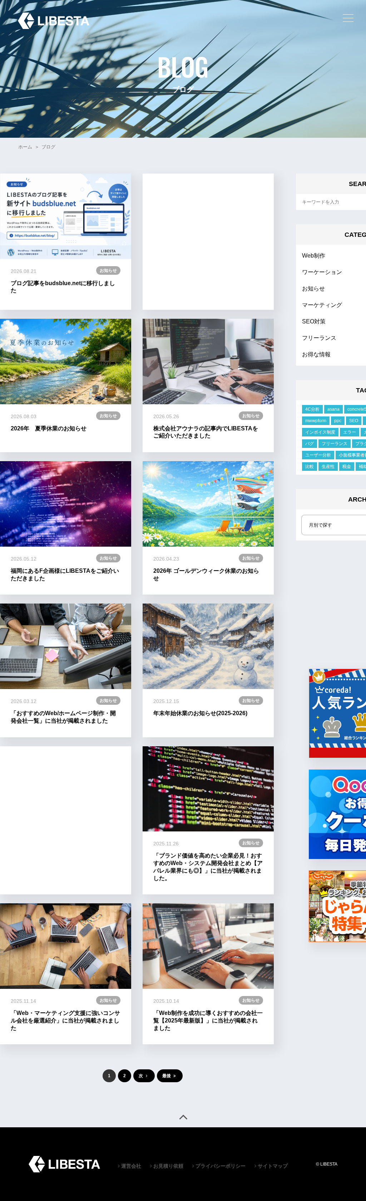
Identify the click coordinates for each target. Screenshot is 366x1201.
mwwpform (315, 420)
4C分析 (312, 409)
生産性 (328, 466)
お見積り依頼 (167, 1166)
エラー (349, 432)
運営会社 (130, 1166)
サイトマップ (272, 1166)
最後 (167, 1075)
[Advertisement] (208, 242)
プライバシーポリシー (220, 1166)
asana (333, 409)
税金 (346, 466)
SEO (353, 420)
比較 (309, 466)
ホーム (25, 147)
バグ (309, 443)
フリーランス (334, 443)
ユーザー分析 (318, 455)
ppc (337, 420)
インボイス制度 (320, 432)
